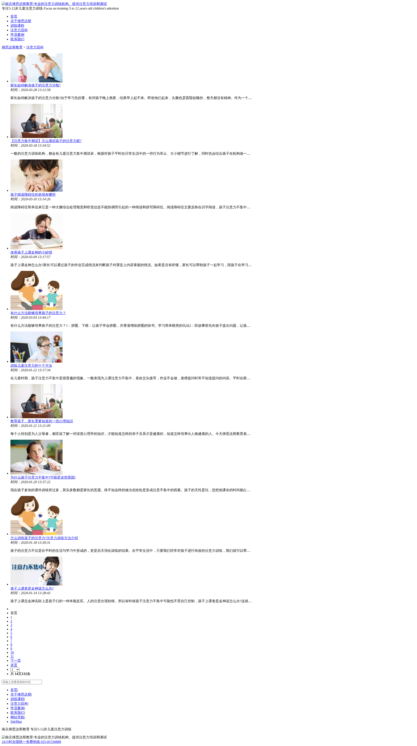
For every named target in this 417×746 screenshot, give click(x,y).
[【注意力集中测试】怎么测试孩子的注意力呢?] (212, 121)
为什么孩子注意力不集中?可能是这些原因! (43, 477)
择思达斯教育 (12, 47)
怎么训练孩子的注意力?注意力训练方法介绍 (44, 538)
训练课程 (17, 25)
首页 (13, 16)
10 (12, 652)
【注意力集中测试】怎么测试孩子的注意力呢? (45, 141)
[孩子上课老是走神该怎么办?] (212, 571)
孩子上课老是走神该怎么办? (32, 588)
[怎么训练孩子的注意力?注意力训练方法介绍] (212, 516)
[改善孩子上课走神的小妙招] (212, 231)
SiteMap (16, 721)
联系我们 (17, 39)
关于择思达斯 (20, 21)
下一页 (15, 660)
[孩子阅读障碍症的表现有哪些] (212, 175)
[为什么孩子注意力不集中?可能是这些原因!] (212, 457)
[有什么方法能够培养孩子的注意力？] (212, 291)
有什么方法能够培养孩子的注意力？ (38, 313)
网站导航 (17, 717)
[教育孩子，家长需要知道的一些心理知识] (212, 401)
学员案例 (17, 34)
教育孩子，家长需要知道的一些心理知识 (41, 421)
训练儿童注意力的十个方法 (31, 365)
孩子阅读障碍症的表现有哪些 (33, 194)
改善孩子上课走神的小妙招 (31, 252)
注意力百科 (19, 30)
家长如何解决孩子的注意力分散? (35, 85)
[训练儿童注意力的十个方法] (212, 347)
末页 (13, 665)
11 (12, 656)
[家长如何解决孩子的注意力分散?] (212, 68)
